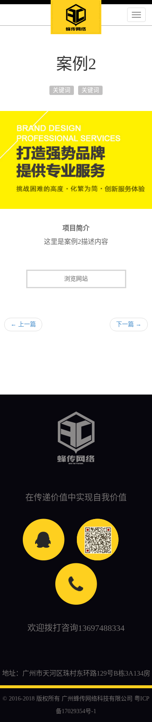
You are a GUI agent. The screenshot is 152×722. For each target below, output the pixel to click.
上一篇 (23, 324)
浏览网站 (76, 279)
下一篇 (128, 324)
